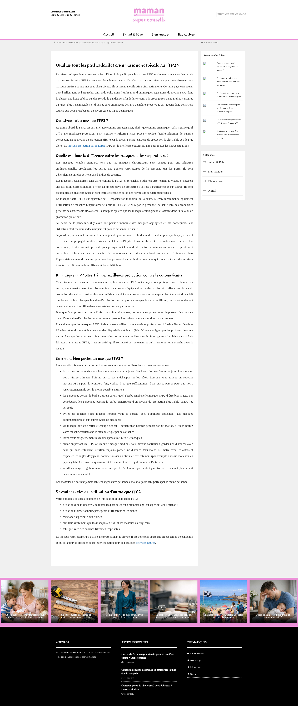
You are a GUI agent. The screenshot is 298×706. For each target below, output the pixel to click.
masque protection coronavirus (86, 145)
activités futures (145, 542)
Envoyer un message (231, 14)
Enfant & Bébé (133, 35)
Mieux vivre (186, 35)
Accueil (108, 35)
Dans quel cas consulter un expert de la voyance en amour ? (96, 42)
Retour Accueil (211, 42)
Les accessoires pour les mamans (81, 656)
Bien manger (160, 35)
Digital (212, 190)
